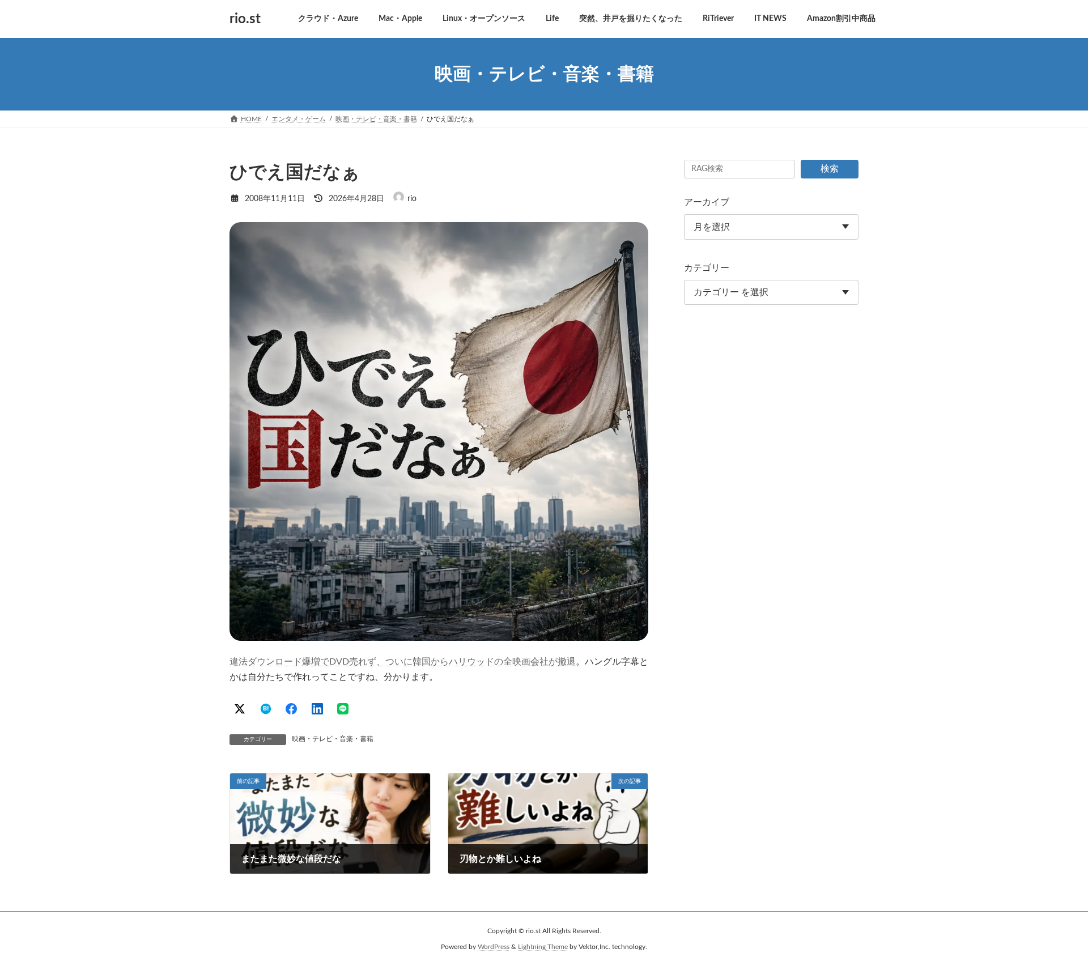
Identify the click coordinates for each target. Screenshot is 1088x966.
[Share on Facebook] (291, 709)
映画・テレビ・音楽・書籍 (332, 738)
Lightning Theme (543, 946)
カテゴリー (706, 268)
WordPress (493, 946)
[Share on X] (240, 709)
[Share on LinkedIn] (317, 709)
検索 (830, 168)
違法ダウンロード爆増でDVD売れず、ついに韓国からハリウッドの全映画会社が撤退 (403, 661)
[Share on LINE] (343, 709)
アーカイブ (706, 202)
